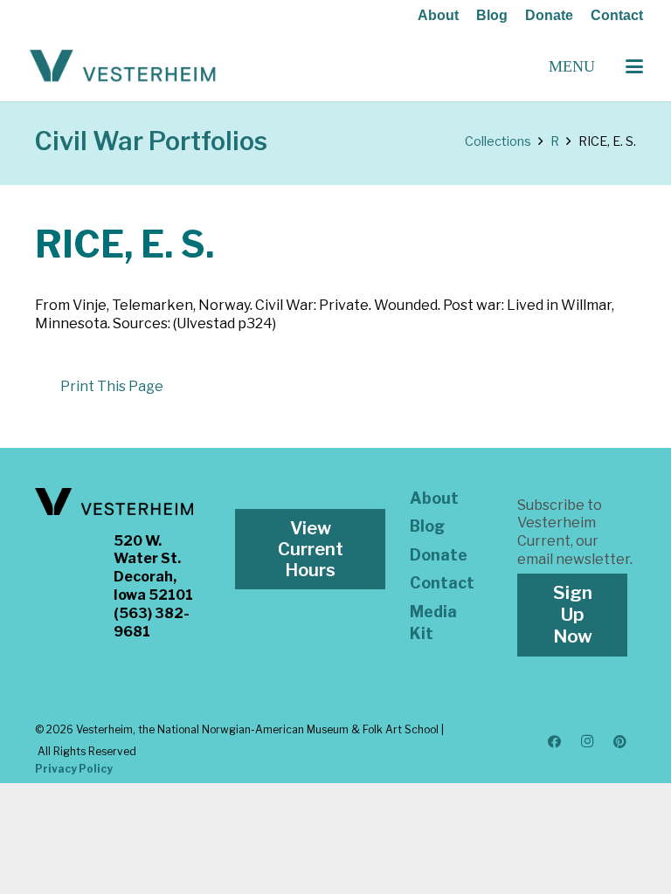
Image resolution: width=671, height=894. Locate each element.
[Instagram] (587, 742)
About (438, 15)
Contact (617, 15)
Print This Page (111, 386)
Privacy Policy (74, 768)
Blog (492, 15)
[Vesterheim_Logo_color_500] (123, 66)
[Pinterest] (620, 742)
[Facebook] (554, 742)
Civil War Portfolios (151, 141)
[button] (634, 66)
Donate (549, 15)
